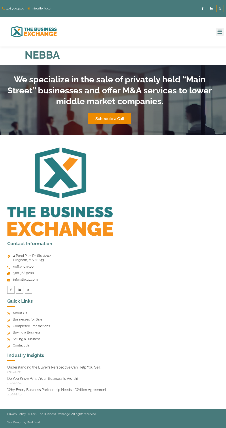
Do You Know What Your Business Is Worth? (43, 378)
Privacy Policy (16, 414)
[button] (220, 32)
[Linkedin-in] (211, 8)
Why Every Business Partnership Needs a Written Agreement (56, 390)
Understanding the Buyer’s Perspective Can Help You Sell (53, 367)
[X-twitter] (220, 8)
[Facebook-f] (202, 8)
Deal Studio (34, 422)
